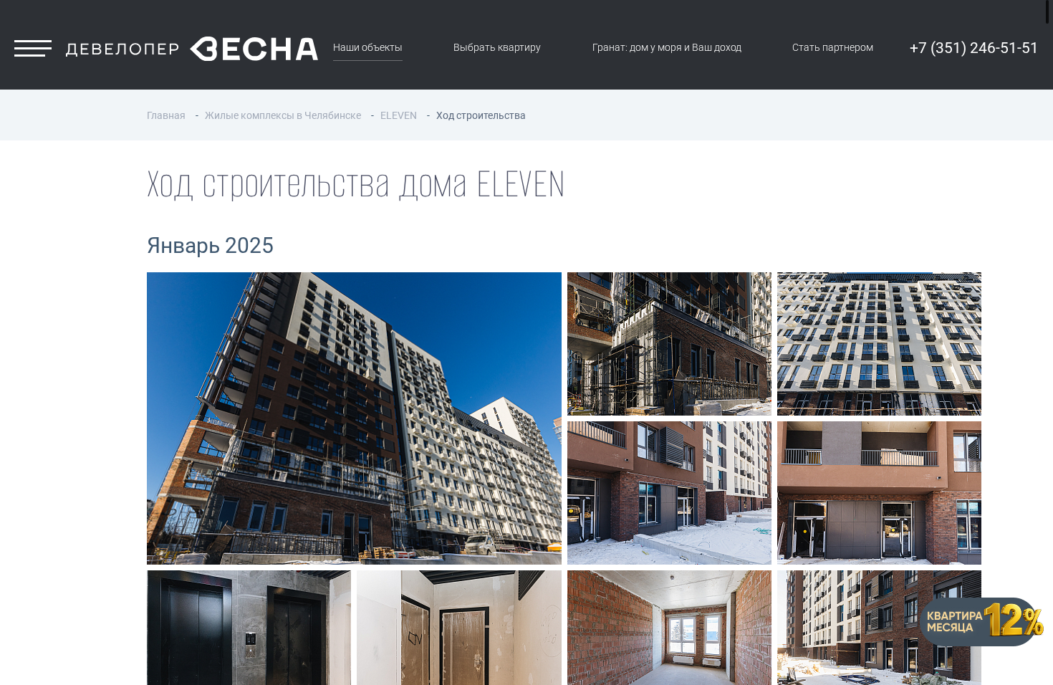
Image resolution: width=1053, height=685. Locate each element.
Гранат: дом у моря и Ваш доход (666, 48)
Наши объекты (368, 48)
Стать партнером (832, 48)
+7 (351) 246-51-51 (974, 48)
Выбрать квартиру (497, 48)
